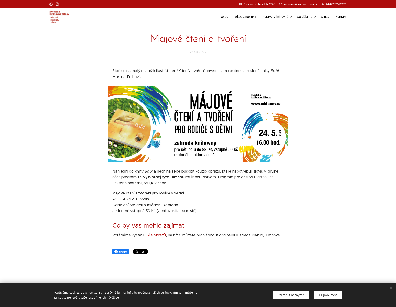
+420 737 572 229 (336, 4)
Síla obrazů (156, 235)
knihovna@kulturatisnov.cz (300, 4)
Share (123, 251)
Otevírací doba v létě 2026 (259, 4)
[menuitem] (226, 17)
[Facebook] (51, 4)
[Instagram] (57, 4)
